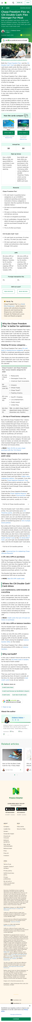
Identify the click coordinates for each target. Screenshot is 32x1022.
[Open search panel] (13, 3)
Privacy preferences (7, 878)
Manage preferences (15, 1014)
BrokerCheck (7, 959)
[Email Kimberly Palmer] (15, 720)
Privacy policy (8, 870)
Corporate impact (9, 833)
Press (5, 850)
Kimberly (17, 717)
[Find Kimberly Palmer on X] (13, 720)
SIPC (8, 952)
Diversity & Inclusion (7, 836)
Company (6, 826)
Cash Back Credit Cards (19, 694)
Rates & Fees (8, 137)
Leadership (7, 829)
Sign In (19, 2)
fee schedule (13, 958)
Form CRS (14, 954)
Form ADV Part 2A (21, 954)
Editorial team (8, 848)
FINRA (5, 952)
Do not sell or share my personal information (9, 883)
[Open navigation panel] (2, 2)
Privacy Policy (9, 956)
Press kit (6, 853)
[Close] (30, 1006)
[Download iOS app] (10, 809)
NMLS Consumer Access (10, 908)
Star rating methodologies (8, 845)
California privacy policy (9, 873)
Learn (7, 7)
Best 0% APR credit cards (16, 578)
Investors (6, 855)
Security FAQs (21, 829)
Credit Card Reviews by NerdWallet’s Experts (15, 691)
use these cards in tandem (19, 659)
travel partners (21, 495)
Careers (6, 831)
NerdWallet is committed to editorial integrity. (15, 60)
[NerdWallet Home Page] (6, 2)
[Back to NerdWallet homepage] (2, 8)
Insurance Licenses (15, 921)
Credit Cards (6, 694)
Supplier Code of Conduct (9, 867)
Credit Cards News (7, 687)
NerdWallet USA (17, 1000)
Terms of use (7, 864)
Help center (20, 826)
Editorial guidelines (7, 841)
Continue (16, 1019)
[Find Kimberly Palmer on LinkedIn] (18, 720)
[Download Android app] (21, 809)
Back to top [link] (7, 707)
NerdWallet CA (17, 1003)
